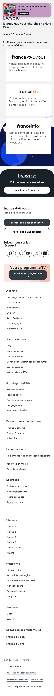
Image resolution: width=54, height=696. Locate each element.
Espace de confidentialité (28, 686)
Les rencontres (15, 367)
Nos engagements (17, 492)
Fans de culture (15, 390)
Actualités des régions (19, 575)
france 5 (11, 542)
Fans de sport (14, 395)
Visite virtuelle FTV (17, 372)
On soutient (13, 302)
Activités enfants (16, 469)
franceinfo (13, 563)
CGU (9, 686)
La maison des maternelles (23, 629)
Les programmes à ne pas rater (24, 297)
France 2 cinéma (16, 428)
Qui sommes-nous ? (18, 486)
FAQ (9, 346)
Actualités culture (17, 591)
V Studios (12, 438)
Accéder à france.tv (27, 190)
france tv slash (15, 548)
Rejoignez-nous (15, 502)
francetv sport (15, 586)
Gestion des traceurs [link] (17, 679)
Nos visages (13, 308)
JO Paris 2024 (14, 329)
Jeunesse (12, 607)
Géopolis (11, 596)
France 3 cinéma (16, 433)
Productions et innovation (23, 421)
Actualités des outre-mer (21, 581)
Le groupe (12, 479)
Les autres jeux (16, 449)
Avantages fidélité (18, 383)
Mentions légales (15, 665)
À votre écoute (16, 339)
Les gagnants (14, 405)
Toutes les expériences (19, 400)
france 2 (11, 527)
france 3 (11, 532)
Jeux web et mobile (17, 464)
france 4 (11, 537)
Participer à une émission (27, 231)
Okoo (9, 614)
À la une (11, 290)
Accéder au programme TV (28, 274)
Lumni (10, 619)
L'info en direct (15, 570)
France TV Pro (15, 643)
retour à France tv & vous (17, 34)
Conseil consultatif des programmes (27, 362)
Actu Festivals (14, 318)
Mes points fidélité (17, 410)
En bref (11, 313)
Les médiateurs (15, 357)
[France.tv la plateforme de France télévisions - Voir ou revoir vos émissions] (27, 176)
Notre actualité (15, 497)
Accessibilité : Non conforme (21, 672)
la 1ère (10, 553)
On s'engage (14, 323)
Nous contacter (15, 351)
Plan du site (37, 679)
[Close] (50, 3)
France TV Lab (15, 636)
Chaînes (11, 520)
